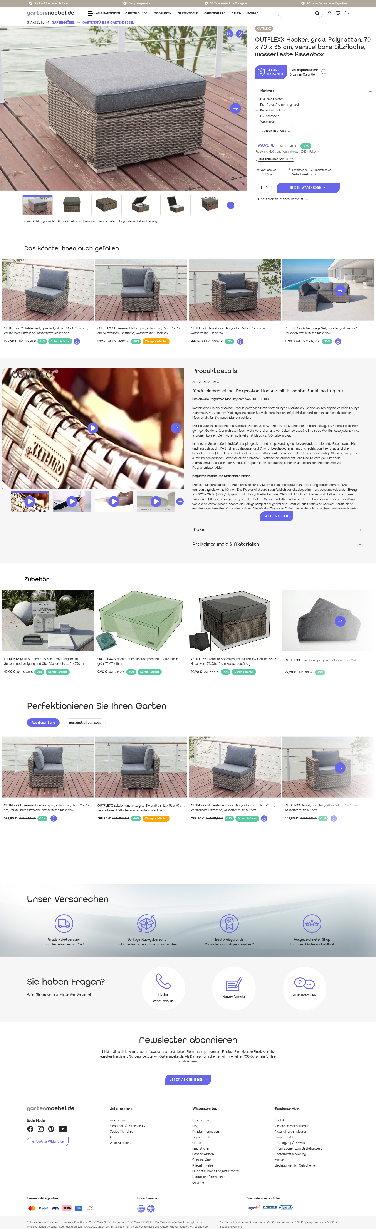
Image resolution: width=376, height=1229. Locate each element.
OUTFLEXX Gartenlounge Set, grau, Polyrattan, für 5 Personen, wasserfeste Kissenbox (321, 331)
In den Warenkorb (305, 187)
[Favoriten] (338, 13)
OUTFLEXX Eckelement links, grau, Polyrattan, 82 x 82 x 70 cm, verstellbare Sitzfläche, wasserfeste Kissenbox (138, 331)
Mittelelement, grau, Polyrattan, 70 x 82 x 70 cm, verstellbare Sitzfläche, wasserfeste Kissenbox (233, 808)
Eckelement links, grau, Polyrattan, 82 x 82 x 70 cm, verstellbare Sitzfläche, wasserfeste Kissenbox (141, 808)
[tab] (43, 722)
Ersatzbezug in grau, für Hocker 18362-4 (320, 660)
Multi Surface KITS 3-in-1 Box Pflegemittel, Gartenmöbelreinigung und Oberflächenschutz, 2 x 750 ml (44, 661)
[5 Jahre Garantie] (324, 72)
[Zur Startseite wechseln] (50, 13)
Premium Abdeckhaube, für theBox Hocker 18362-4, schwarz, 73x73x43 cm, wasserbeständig (234, 661)
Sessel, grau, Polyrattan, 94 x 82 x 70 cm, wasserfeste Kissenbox (321, 808)
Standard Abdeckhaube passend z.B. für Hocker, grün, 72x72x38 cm (138, 661)
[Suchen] (317, 13)
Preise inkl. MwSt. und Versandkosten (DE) (287, 151)
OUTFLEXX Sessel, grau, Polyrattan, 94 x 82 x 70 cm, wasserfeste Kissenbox (228, 331)
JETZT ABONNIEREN (187, 1079)
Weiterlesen (277, 516)
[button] (235, 108)
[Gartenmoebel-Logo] (64, 1108)
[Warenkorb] (347, 13)
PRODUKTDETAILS (273, 131)
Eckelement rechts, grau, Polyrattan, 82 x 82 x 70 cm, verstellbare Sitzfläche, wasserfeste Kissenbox (46, 808)
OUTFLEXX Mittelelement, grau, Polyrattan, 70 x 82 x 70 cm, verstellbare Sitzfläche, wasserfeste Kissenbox (46, 331)
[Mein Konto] (329, 13)
